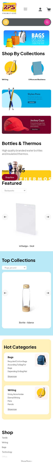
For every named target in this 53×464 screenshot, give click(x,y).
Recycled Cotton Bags (17, 361)
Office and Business (36, 79)
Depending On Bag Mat (17, 371)
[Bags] (41, 360)
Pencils (11, 404)
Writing (5, 79)
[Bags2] (26, 38)
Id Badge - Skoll (26, 246)
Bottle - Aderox (26, 322)
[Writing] (11, 68)
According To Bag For (17, 364)
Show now (12, 376)
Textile (4, 437)
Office (4, 457)
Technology (7, 452)
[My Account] (40, 9)
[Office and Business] (37, 68)
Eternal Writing (14, 397)
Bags (10, 357)
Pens (10, 401)
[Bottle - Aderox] (26, 296)
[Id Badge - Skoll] (26, 219)
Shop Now (9, 177)
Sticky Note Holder (16, 394)
